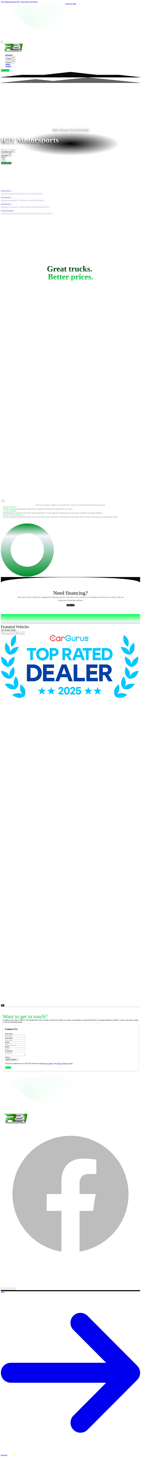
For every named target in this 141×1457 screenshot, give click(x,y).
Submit (8, 1067)
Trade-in (8, 58)
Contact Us (5, 70)
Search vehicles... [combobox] (11, 1059)
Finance (8, 62)
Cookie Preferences (8, 1289)
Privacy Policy (48, 1063)
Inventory (9, 55)
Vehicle (7, 1057)
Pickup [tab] (7, 630)
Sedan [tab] (13, 630)
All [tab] (2, 630)
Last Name (9, 1038)
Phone (7, 1042)
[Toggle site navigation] (2, 42)
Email (7, 1047)
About (7, 64)
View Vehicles (6, 163)
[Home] (13, 51)
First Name (9, 1034)
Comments (8, 1051)
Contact (8, 66)
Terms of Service (62, 1063)
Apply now (70, 605)
